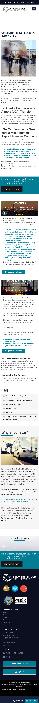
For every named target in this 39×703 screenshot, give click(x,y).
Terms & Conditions (18, 689)
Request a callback (13, 272)
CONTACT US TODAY (12, 189)
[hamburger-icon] (34, 9)
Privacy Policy (6, 689)
